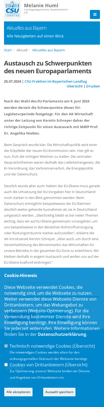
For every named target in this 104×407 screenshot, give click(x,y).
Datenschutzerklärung (62, 334)
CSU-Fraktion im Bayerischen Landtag (56, 81)
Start (8, 50)
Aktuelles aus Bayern (48, 50)
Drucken (93, 86)
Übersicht (75, 86)
